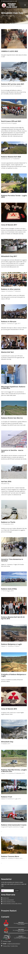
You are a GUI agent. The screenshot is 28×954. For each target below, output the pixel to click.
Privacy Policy (6, 946)
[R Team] (7, 929)
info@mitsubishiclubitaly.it (13, 943)
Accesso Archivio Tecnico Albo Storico (12, 903)
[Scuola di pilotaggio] (7, 937)
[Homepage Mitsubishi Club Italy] (9, 5)
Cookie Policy (14, 946)
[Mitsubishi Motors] (7, 923)
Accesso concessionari (8, 899)
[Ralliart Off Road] (7, 932)
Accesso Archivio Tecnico (8, 901)
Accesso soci (5, 898)
